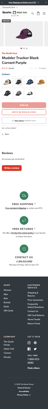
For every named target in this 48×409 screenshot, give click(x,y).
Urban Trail (9, 348)
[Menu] (44, 13)
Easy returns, (19, 120)
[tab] (21, 48)
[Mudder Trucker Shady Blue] (29, 82)
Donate (7, 357)
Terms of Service (24, 388)
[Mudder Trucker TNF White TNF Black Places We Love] (29, 93)
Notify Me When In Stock (24, 112)
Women (7, 290)
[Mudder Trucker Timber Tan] (41, 82)
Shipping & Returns (33, 294)
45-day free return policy (22, 233)
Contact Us (33, 311)
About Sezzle (34, 319)
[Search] (32, 13)
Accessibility (24, 391)
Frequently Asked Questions (36, 305)
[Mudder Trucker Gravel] (7, 82)
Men (6, 294)
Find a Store (34, 368)
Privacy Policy (22, 395)
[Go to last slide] (2, 2)
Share (7, 134)
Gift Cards (8, 310)
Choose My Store (8, 7)
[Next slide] (46, 2)
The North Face (9, 53)
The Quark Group (9, 343)
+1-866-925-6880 (24, 261)
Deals (6, 306)
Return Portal (34, 323)
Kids (6, 298)
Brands (7, 302)
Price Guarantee (35, 300)
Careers (7, 353)
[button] (38, 13)
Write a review (11, 168)
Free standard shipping (15, 208)
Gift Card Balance (36, 315)
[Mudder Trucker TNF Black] (7, 93)
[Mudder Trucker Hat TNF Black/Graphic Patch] (18, 82)
